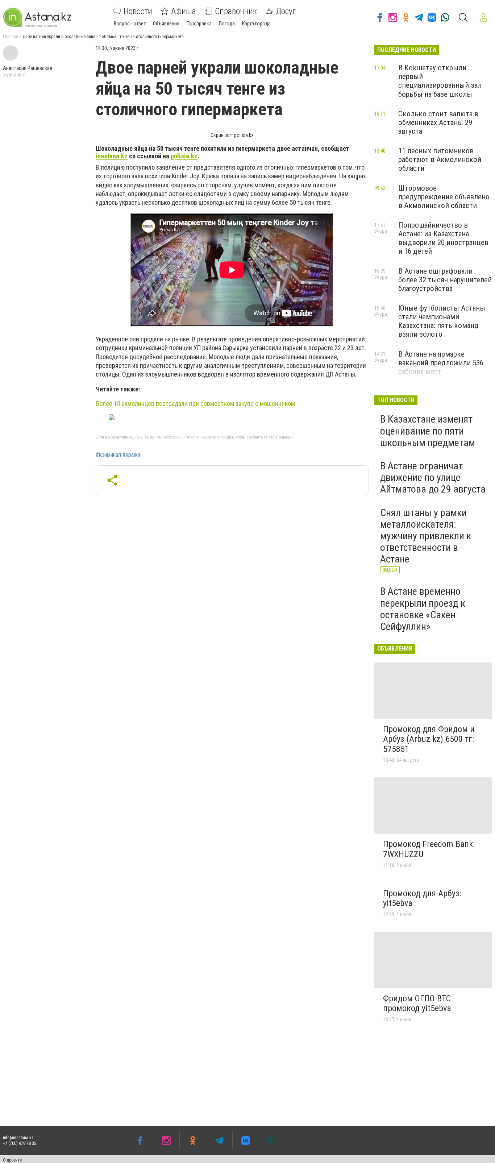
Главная (10, 36)
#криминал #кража (118, 455)
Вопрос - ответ (130, 23)
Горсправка (199, 23)
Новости (138, 11)
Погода (227, 23)
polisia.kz (184, 156)
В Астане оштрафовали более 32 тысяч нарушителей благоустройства (445, 280)
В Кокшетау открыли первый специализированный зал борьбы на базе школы (440, 80)
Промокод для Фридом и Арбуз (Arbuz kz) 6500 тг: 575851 (429, 739)
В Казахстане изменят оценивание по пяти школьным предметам (427, 430)
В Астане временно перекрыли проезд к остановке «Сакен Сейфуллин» (422, 608)
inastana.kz (112, 156)
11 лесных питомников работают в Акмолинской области (439, 159)
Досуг (286, 11)
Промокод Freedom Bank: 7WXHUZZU (429, 849)
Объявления (166, 23)
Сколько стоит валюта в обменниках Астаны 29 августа (438, 122)
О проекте (12, 1160)
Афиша (183, 11)
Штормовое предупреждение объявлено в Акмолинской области (444, 197)
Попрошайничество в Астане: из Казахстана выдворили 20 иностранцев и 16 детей (443, 238)
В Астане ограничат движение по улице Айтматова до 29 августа (433, 477)
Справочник (236, 11)
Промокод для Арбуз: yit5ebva (422, 898)
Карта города (256, 23)
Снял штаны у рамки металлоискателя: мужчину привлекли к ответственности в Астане (425, 536)
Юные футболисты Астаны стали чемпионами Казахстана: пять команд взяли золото (441, 321)
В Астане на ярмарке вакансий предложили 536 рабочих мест (440, 363)
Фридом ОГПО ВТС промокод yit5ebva (417, 1003)
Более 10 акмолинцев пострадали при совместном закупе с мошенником (195, 403)
